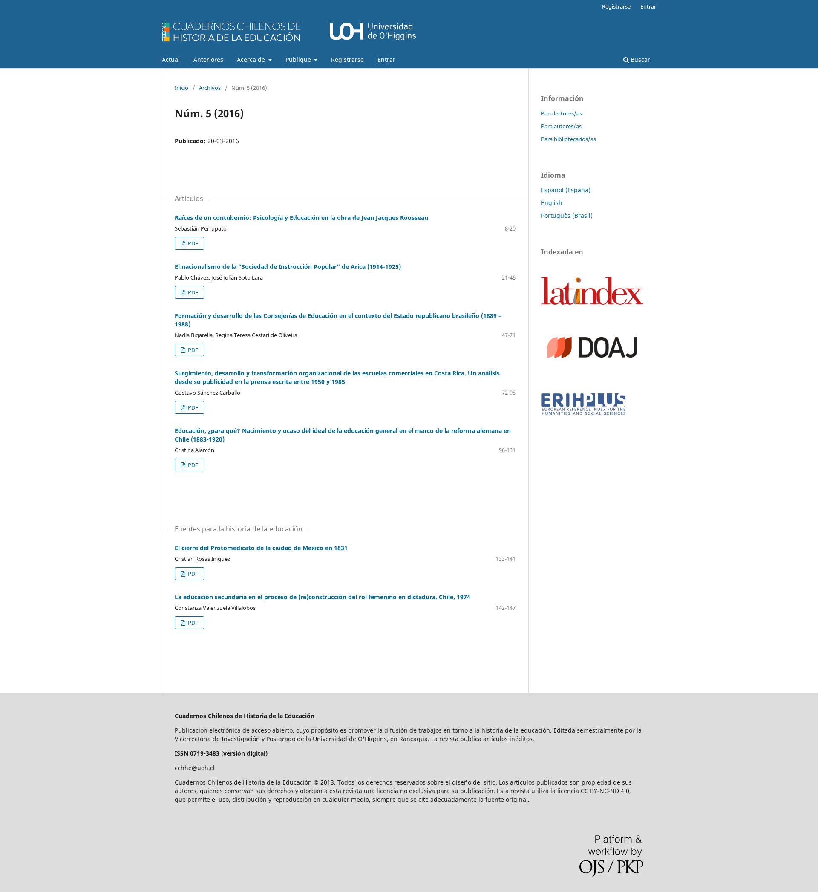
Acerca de (252, 59)
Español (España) (565, 190)
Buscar (639, 59)
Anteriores (208, 59)
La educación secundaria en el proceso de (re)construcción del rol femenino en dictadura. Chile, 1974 (322, 597)
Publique (299, 59)
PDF (192, 243)
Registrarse (347, 59)
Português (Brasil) (567, 215)
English (551, 203)
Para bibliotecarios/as (568, 139)
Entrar (386, 59)
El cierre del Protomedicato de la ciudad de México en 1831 (261, 548)
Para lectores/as (561, 113)
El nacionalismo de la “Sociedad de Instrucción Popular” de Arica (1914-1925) (288, 267)
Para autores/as (561, 126)
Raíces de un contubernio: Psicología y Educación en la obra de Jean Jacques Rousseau (301, 218)
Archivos (210, 88)
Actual (171, 59)
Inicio (181, 88)
